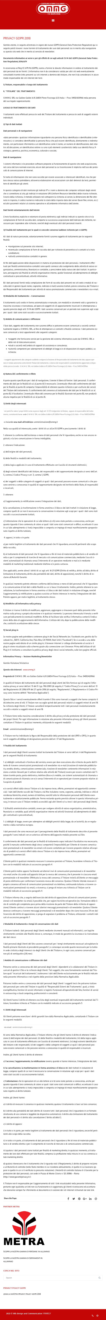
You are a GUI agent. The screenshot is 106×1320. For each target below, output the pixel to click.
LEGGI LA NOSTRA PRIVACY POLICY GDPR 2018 (22, 1294)
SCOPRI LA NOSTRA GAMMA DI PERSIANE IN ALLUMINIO (26, 1251)
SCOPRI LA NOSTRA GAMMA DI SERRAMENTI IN (23, 1258)
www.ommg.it (29, 669)
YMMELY (47, 1313)
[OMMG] (53, 9)
